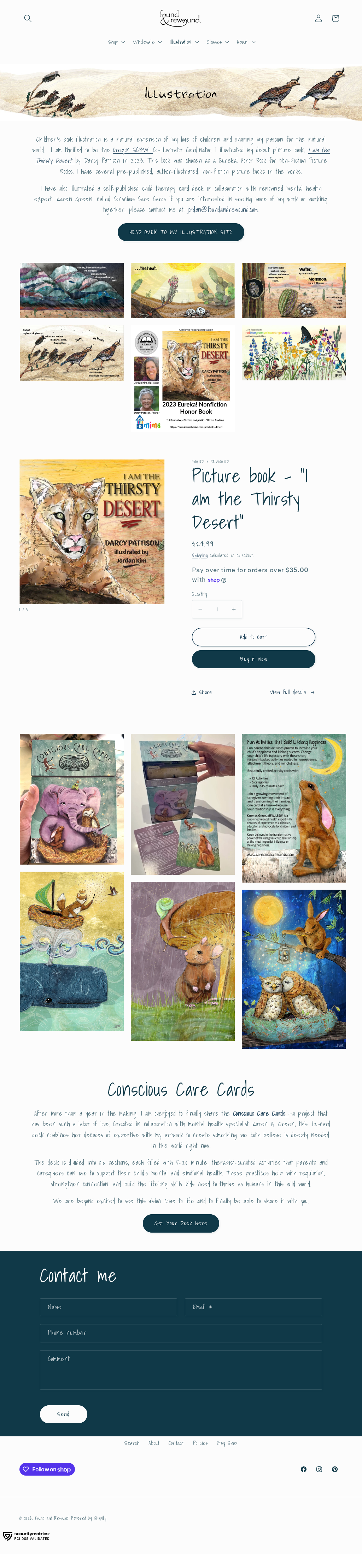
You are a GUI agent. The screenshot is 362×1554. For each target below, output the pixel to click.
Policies (200, 1443)
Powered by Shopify (88, 1518)
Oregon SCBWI (133, 150)
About (153, 1443)
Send (63, 1414)
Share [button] (205, 692)
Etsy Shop (227, 1443)
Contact (176, 1443)
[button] (27, 18)
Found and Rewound (52, 1518)
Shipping (200, 555)
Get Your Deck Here (181, 1223)
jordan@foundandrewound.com (223, 209)
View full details (288, 692)
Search (132, 1443)
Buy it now (254, 659)
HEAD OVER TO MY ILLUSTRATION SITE (181, 232)
